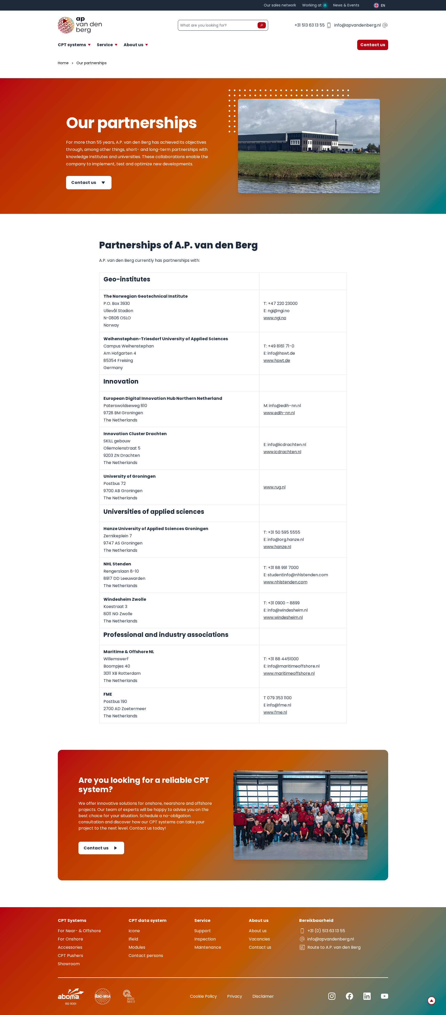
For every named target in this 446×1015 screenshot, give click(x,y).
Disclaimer (263, 996)
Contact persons (146, 956)
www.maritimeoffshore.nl (289, 673)
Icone (134, 931)
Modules (137, 947)
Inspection (205, 939)
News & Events (346, 5)
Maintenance (207, 947)
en (383, 5)
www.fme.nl (275, 712)
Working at (314, 5)
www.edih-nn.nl (279, 413)
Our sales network (280, 5)
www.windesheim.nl (283, 617)
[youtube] (384, 996)
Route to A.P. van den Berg (334, 947)
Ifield (133, 939)
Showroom (69, 964)
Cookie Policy (203, 996)
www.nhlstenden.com (285, 582)
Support (202, 931)
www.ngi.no (275, 318)
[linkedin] (332, 996)
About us (258, 931)
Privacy (234, 996)
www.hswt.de (277, 360)
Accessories (70, 947)
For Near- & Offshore (79, 931)
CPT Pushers (70, 956)
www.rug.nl (274, 487)
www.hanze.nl (277, 547)
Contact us (372, 45)
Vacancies (259, 939)
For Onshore (70, 939)
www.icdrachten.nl (282, 452)
